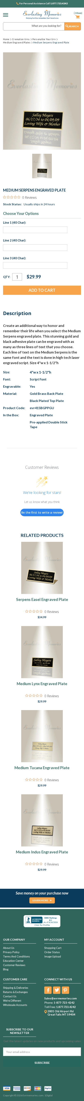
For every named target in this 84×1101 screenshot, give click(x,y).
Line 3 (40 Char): (14, 258)
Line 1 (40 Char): (14, 222)
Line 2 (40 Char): (14, 240)
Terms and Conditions (16, 956)
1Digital (48, 1095)
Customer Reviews (14, 965)
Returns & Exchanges (15, 992)
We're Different (12, 1000)
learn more (40, 900)
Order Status (52, 952)
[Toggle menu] (6, 14)
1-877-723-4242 (64, 1002)
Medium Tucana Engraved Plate (42, 767)
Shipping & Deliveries (15, 987)
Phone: (48, 1002)
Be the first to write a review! (42, 512)
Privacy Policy (11, 952)
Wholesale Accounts (15, 1005)
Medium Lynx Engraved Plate (42, 683)
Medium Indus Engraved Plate (42, 852)
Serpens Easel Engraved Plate (42, 599)
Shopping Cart (52, 947)
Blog (5, 969)
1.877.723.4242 (59, 3)
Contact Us (9, 996)
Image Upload (52, 956)
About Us (8, 947)
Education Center (13, 960)
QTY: (6, 277)
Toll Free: (49, 1007)
